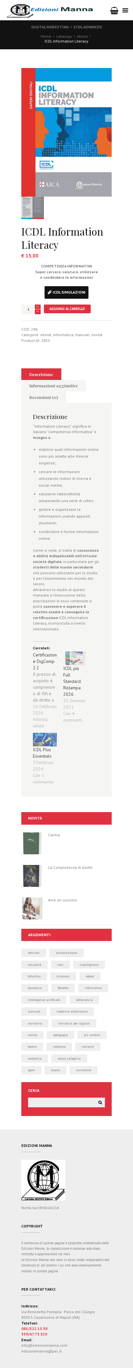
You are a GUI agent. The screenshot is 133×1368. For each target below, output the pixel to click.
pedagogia (60, 1035)
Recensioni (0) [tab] (43, 397)
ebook (82, 36)
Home (46, 36)
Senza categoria (69, 1058)
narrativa (35, 1023)
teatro (55, 1070)
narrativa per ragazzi (74, 1023)
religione (59, 1046)
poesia (32, 1046)
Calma (54, 834)
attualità (34, 965)
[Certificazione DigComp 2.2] (48, 690)
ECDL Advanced (88, 26)
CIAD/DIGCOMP (89, 965)
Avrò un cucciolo (62, 899)
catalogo (64, 36)
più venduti (92, 1035)
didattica (34, 976)
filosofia (63, 988)
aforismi (34, 953)
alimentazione (66, 953)
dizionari (63, 976)
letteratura (84, 1000)
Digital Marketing (50, 26)
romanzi (88, 1046)
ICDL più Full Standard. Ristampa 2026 (72, 681)
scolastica (35, 1058)
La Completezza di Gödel (70, 867)
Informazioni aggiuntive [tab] (53, 385)
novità (96, 334)
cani (60, 965)
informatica (63, 334)
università (83, 1070)
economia (35, 988)
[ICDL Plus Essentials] (45, 739)
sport (31, 1070)
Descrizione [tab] (41, 374)
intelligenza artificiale (44, 1000)
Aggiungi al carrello (67, 308)
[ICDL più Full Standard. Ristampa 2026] (75, 658)
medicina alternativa (71, 1011)
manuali (82, 334)
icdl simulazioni (69, 292)
